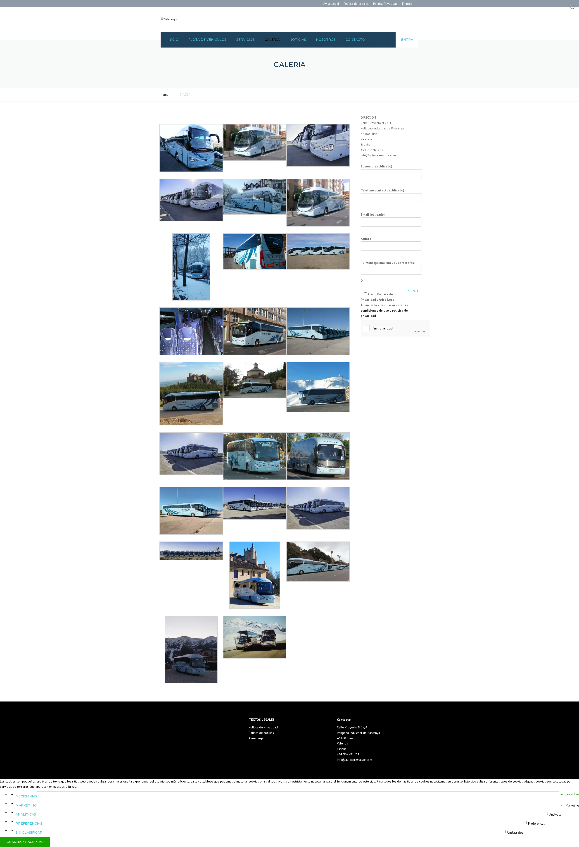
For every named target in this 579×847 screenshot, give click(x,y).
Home (164, 95)
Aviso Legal (331, 4)
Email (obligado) (373, 214)
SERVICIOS (245, 40)
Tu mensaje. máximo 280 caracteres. (388, 272)
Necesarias (26, 796)
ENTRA (407, 40)
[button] (191, 145)
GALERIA (272, 40)
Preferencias (29, 823)
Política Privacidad (385, 4)
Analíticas (26, 814)
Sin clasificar (29, 832)
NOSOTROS (326, 40)
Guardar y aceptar (25, 842)
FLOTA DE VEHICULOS (207, 40)
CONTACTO (355, 40)
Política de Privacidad (263, 727)
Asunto (366, 239)
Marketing (26, 805)
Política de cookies (356, 4)
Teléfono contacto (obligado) (382, 190)
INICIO (172, 40)
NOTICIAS (298, 40)
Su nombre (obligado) (376, 166)
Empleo (407, 4)
